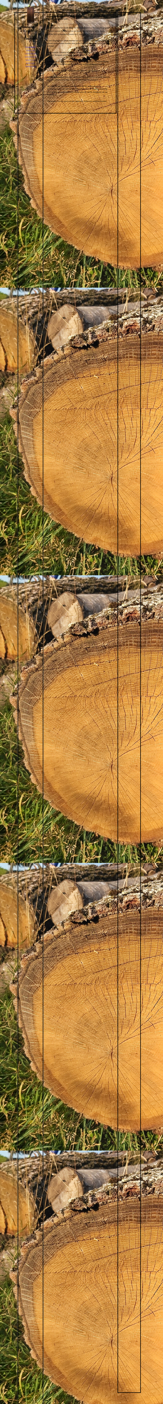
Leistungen (30, 54)
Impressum (30, 67)
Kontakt (30, 63)
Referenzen (30, 57)
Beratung (30, 60)
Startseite (30, 47)
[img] (30, 15)
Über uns (30, 50)
